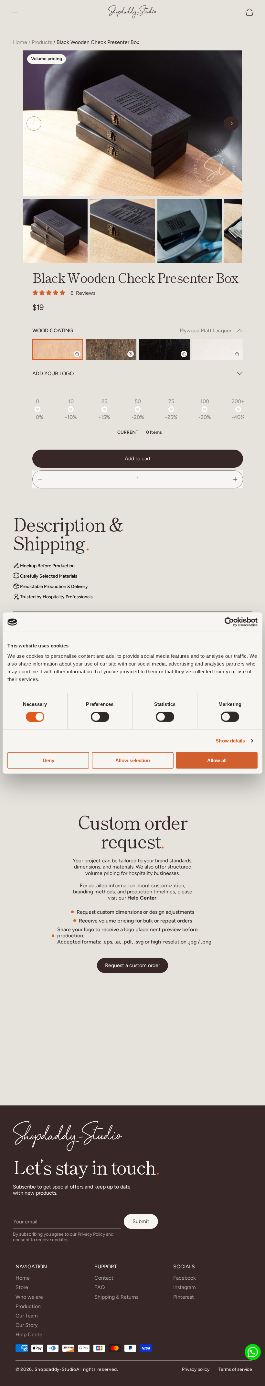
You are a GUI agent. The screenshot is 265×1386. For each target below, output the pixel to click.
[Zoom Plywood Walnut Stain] (134, 359)
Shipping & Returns (116, 1297)
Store (22, 1287)
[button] (17, 12)
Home (20, 42)
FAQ (99, 1287)
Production (28, 1306)
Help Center (141, 898)
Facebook (184, 1278)
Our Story (26, 1325)
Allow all (217, 760)
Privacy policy (195, 1369)
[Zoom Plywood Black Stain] (188, 359)
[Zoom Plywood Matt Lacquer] (81, 359)
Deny (48, 760)
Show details (230, 740)
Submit (140, 1221)
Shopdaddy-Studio (55, 1369)
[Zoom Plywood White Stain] (241, 359)
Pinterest (183, 1297)
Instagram (184, 1287)
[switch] (100, 717)
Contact (103, 1278)
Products (42, 42)
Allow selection (132, 760)
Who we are (29, 1297)
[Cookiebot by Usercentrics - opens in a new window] (229, 622)
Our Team (27, 1316)
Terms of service (235, 1369)
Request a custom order (132, 965)
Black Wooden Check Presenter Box (98, 42)
